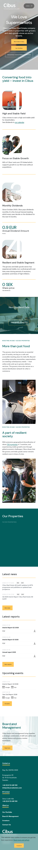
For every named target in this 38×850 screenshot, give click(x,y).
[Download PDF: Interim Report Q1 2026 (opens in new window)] (35, 643)
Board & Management (10, 816)
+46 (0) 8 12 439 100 (9, 801)
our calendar (19, 122)
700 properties (12, 444)
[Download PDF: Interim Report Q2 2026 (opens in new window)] (35, 630)
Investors (5, 820)
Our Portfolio (7, 812)
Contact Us (6, 824)
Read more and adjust (21, 840)
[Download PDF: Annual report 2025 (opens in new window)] (35, 655)
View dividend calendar (19, 322)
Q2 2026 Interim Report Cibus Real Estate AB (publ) (17, 598)
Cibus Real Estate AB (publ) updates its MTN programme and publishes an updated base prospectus (17, 587)
